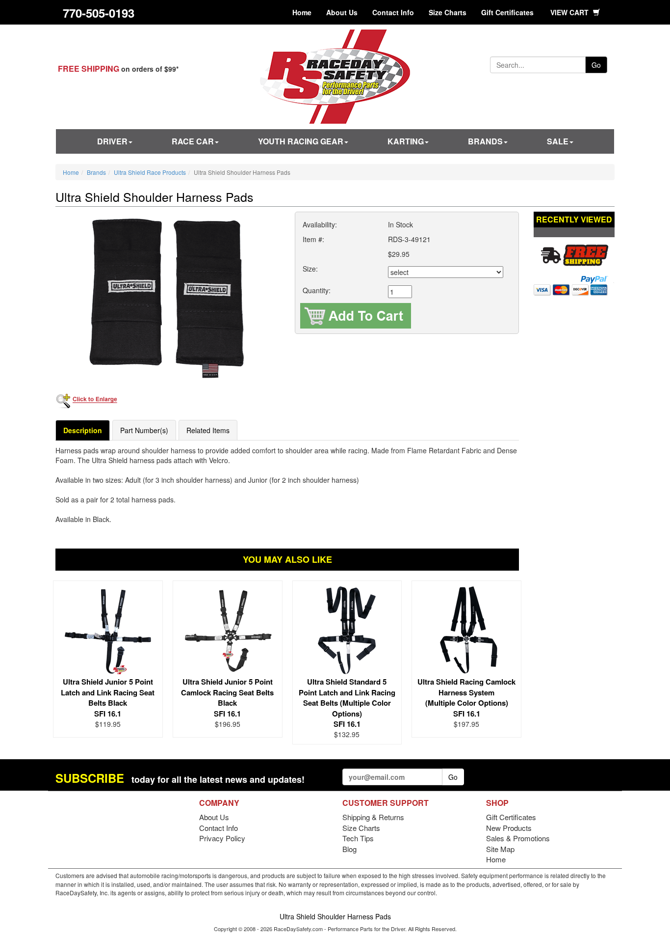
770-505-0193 (98, 12)
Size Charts (447, 12)
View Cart (570, 12)
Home (301, 12)
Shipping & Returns (373, 817)
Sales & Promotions (518, 838)
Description (82, 430)
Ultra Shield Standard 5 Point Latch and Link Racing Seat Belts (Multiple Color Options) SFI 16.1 (347, 702)
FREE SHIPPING (88, 68)
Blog (349, 849)
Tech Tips (358, 838)
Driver (112, 141)
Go (596, 65)
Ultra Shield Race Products (150, 172)
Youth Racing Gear (300, 141)
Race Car (193, 141)
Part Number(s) (144, 430)
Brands (485, 141)
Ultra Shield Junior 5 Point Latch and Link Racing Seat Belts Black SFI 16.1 (108, 697)
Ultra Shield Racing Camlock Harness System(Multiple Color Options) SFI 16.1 (466, 697)
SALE (557, 141)
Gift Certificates (507, 12)
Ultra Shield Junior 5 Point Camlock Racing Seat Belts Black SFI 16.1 (227, 697)
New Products (509, 828)
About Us (342, 12)
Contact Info (393, 12)
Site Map (500, 849)
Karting (405, 141)
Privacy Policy (222, 838)
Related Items (208, 430)
